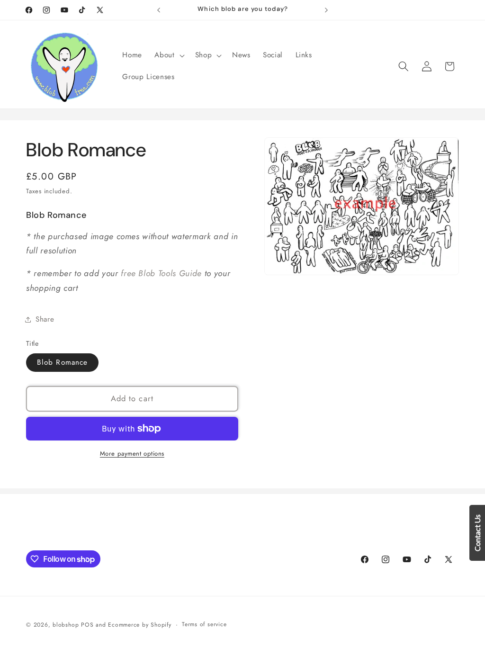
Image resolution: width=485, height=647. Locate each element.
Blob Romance (62, 362)
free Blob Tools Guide (161, 273)
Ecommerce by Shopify (139, 624)
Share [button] (45, 319)
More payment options (132, 453)
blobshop (66, 624)
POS (87, 624)
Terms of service (204, 624)
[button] (168, 55)
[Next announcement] (326, 10)
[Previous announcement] (158, 10)
